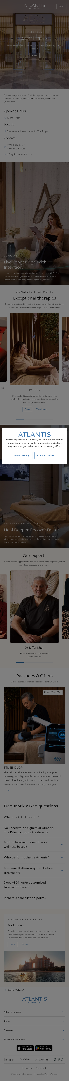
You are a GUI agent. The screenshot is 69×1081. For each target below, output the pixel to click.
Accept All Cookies (45, 455)
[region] (34, 446)
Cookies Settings (22, 455)
